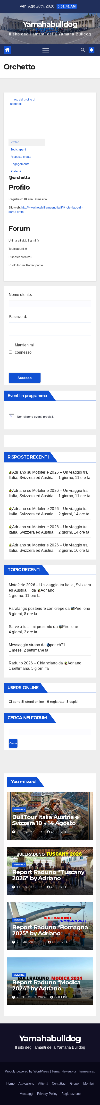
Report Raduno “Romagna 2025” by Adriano (50, 930)
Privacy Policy (47, 1094)
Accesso (24, 378)
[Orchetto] (26, 117)
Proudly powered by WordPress (27, 1071)
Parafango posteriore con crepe (36, 608)
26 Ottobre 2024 (32, 997)
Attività (43, 1083)
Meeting (19, 809)
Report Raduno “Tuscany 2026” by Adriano (48, 875)
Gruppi (74, 1083)
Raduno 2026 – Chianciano (33, 663)
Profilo (15, 142)
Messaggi (26, 1094)
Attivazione (26, 1083)
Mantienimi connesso (24, 348)
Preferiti (16, 171)
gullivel (59, 832)
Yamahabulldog (50, 24)
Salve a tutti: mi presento (30, 627)
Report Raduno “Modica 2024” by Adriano (46, 985)
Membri (88, 1083)
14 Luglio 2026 (30, 887)
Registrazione (71, 1094)
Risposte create (21, 157)
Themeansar (85, 1071)
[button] (83, 50)
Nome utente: (20, 295)
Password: (18, 317)
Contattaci (59, 1083)
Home (10, 1083)
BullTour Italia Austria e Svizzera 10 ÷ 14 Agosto (45, 820)
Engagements (20, 164)
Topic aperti (18, 149)
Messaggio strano (24, 645)
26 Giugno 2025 (30, 942)
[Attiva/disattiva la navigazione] (45, 50)
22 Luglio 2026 (30, 832)
